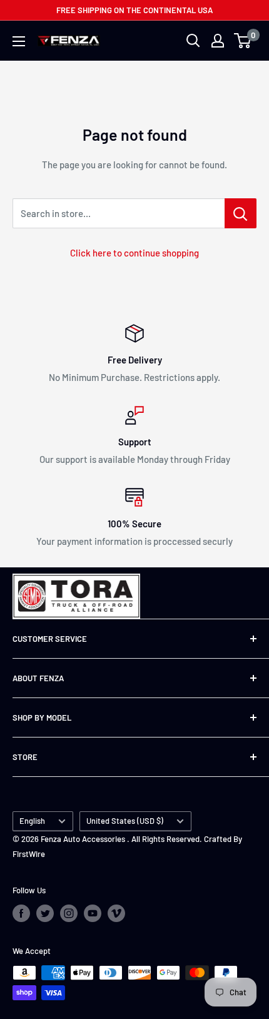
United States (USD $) (124, 821)
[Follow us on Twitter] (45, 913)
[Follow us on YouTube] (92, 913)
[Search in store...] (240, 213)
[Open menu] (19, 41)
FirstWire (29, 854)
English (32, 821)
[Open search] (193, 41)
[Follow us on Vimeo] (116, 913)
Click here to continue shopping (134, 252)
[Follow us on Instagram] (69, 913)
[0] (243, 40)
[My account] (217, 41)
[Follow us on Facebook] (21, 913)
